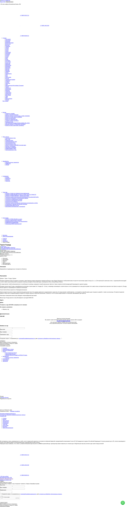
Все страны (5, 101)
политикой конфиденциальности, (27, 338)
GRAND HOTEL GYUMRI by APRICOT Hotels (16, 355)
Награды (7, 179)
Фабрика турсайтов (15, 411)
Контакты (5, 235)
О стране (5, 348)
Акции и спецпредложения (11, 114)
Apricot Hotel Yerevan (10, 354)
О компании (5, 176)
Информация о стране (8, 349)
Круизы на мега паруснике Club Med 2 (14, 125)
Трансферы (5, 360)
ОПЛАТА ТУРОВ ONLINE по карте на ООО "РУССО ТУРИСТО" (20, 194)
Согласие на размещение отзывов (13, 199)
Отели (4, 351)
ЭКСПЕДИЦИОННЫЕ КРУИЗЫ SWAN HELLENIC (17, 123)
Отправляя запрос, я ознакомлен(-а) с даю (30, 338)
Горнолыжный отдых (10, 142)
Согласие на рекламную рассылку (13, 200)
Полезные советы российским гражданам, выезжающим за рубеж (21, 203)
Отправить (3, 341)
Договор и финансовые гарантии (13, 220)
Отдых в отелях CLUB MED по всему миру (15, 145)
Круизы (4, 112)
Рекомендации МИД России (12, 205)
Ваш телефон (3, 332)
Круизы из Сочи (9, 121)
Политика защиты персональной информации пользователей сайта (22, 197)
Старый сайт (3, 416)
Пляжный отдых (9, 140)
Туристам (5, 192)
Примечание (3, 490)
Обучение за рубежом (10, 147)
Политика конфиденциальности (8, 413)
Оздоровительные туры (11, 141)
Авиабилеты (6, 161)
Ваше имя (2, 329)
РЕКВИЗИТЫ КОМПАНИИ (11, 222)
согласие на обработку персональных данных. (49, 338)
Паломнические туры (10, 143)
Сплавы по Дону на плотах (12, 120)
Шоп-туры (7, 139)
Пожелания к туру (4, 334)
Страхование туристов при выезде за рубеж (16, 204)
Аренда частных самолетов (12, 162)
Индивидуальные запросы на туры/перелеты (16, 221)
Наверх (2, 481)
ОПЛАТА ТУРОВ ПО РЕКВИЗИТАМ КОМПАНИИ (17, 193)
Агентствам (5, 217)
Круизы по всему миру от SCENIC (13, 117)
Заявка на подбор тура (5, 480)
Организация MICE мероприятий (13, 223)
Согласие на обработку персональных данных (16, 198)
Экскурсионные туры (10, 138)
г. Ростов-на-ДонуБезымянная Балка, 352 (6, 477)
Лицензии (7, 180)
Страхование (6, 358)
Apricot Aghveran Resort (11, 352)
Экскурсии (5, 361)
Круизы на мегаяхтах (10, 118)
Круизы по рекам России (11, 119)
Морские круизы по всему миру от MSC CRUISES (17, 115)
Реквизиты (8, 178)
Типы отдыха (6, 136)
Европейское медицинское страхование (15, 206)
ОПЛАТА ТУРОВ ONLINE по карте (13, 219)
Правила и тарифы (10, 113)
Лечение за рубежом (10, 146)
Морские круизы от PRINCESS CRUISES (15, 124)
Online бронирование (8, 236)
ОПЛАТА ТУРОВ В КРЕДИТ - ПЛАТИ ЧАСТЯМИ (17, 195)
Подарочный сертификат (11, 201)
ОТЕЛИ (7, 164)
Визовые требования (8, 350)
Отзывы (7, 177)
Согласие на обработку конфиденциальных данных (12, 414)
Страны (4, 38)
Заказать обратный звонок (6, 478)
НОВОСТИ (8, 163)
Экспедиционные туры (10, 149)
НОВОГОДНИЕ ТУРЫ (10, 148)
